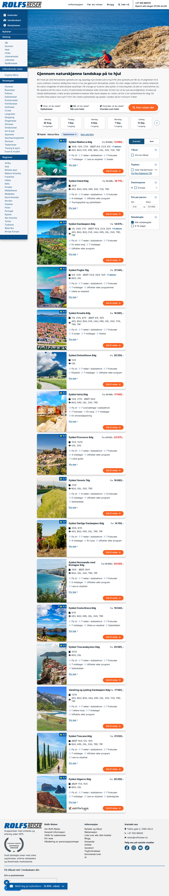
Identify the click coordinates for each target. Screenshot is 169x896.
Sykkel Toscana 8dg (80, 736)
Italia (7, 183)
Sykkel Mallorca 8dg (80, 142)
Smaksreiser (11, 127)
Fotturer (8, 93)
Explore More (11, 75)
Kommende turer (92, 854)
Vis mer (72, 165)
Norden (8, 200)
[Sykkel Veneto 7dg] (52, 497)
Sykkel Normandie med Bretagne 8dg (82, 563)
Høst (7, 49)
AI (85, 857)
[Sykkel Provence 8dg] (52, 454)
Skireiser (9, 124)
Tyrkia (8, 221)
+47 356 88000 (135, 833)
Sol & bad (9, 131)
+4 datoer (117, 228)
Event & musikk (12, 151)
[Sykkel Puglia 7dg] (52, 287)
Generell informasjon (54, 832)
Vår (6, 42)
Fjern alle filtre (87, 134)
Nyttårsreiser (11, 63)
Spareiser (9, 134)
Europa (141, 187)
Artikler (88, 844)
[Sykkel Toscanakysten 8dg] (52, 664)
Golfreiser (10, 107)
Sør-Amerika (11, 218)
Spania (8, 214)
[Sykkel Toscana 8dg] (52, 753)
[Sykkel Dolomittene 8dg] (52, 370)
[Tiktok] (147, 847)
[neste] (156, 122)
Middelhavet (11, 190)
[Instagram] (133, 847)
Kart (152, 141)
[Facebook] (127, 847)
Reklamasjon (90, 832)
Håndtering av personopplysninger (61, 841)
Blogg (110, 4)
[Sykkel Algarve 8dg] (52, 794)
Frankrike (9, 176)
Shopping (9, 117)
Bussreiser (10, 90)
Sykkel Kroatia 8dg (79, 313)
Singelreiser (10, 120)
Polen (7, 207)
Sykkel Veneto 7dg (79, 480)
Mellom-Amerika (13, 173)
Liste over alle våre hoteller (97, 835)
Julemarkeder (11, 56)
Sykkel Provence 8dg (81, 437)
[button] (53, 107)
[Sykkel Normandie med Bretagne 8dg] (52, 581)
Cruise (8, 110)
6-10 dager (140, 226)
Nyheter (6, 31)
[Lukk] (6, 883)
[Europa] (132, 188)
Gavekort (89, 848)
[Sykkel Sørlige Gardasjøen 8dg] (52, 538)
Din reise (48, 838)
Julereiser (9, 60)
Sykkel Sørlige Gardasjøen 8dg (86, 523)
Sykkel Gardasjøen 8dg (82, 224)
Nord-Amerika (12, 197)
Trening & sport (12, 148)
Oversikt (136, 141)
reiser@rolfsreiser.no (137, 837)
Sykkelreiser (11, 96)
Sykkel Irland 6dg (78, 181)
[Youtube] (140, 847)
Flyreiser (9, 86)
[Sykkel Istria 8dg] (52, 411)
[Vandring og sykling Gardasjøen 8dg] (52, 709)
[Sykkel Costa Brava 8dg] (52, 623)
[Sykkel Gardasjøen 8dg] (52, 243)
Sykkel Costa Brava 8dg (82, 608)
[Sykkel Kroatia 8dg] (52, 330)
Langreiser (10, 114)
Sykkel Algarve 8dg (80, 779)
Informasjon (75, 4)
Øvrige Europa (12, 231)
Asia (7, 166)
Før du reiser (95, 4)
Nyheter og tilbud (93, 829)
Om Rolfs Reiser (52, 829)
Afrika (8, 163)
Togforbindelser (92, 851)
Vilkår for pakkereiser (55, 835)
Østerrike (9, 228)
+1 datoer (116, 146)
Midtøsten (10, 194)
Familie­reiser (11, 103)
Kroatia (8, 187)
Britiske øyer (11, 170)
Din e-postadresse (14, 875)
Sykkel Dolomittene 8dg (82, 355)
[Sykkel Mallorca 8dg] (52, 157)
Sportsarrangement (14, 138)
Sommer (9, 46)
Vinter (8, 53)
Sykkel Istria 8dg (78, 394)
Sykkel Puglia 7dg (79, 270)
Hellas (8, 180)
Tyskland (9, 224)
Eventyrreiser (11, 100)
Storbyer (9, 141)
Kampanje (89, 841)
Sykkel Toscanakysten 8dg (84, 647)
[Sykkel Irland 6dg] (52, 198)
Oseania (9, 204)
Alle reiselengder (143, 222)
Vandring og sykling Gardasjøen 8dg (89, 690)
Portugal (9, 211)
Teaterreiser (11, 144)
